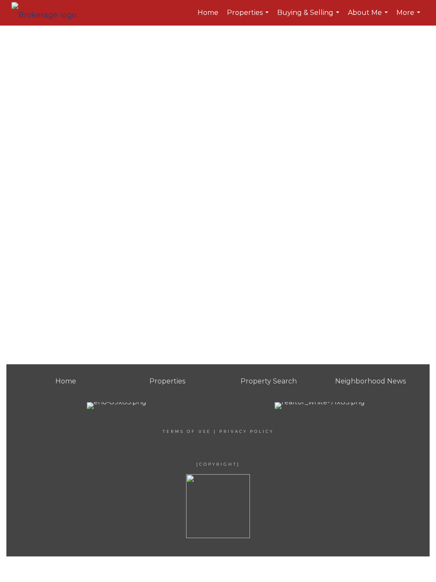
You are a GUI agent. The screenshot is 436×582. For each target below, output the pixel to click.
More (409, 17)
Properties (249, 17)
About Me (369, 17)
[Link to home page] (48, 13)
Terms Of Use (187, 431)
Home (208, 13)
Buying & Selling (309, 17)
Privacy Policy (246, 431)
